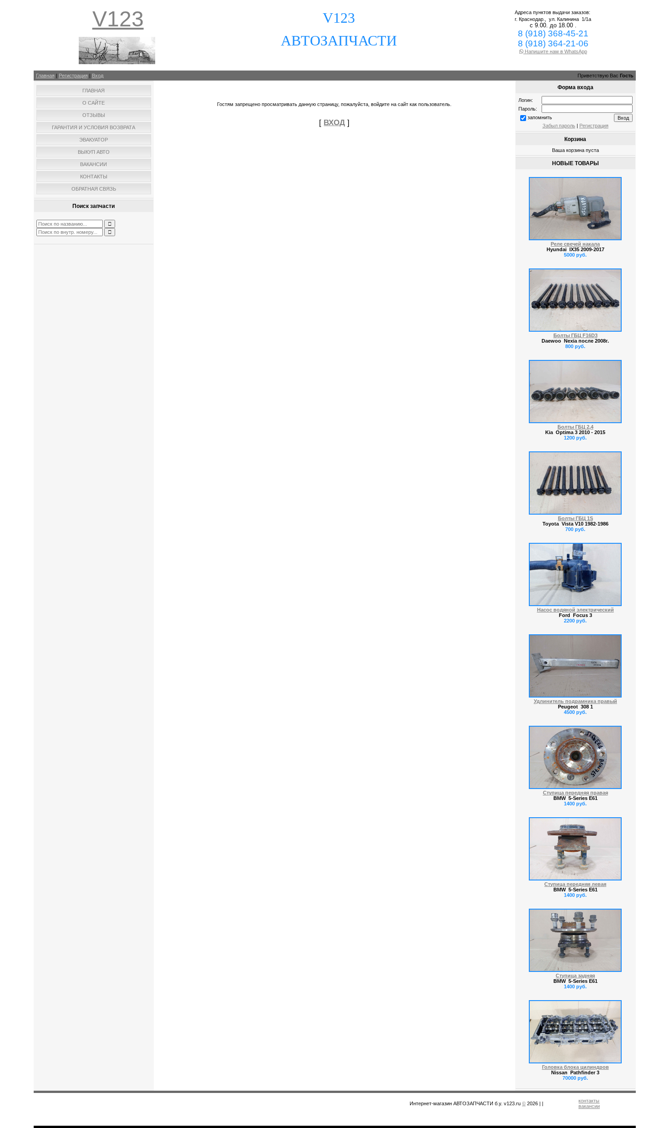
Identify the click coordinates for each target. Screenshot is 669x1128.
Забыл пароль (558, 125)
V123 (118, 19)
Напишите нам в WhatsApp (555, 51)
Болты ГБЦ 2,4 (575, 427)
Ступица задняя (575, 975)
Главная (45, 75)
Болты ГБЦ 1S (575, 518)
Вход (97, 75)
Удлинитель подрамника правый (575, 701)
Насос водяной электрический (575, 609)
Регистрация (73, 75)
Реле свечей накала (575, 244)
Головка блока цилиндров (575, 1067)
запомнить (539, 117)
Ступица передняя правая (575, 792)
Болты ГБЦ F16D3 (575, 335)
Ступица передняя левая (575, 884)
